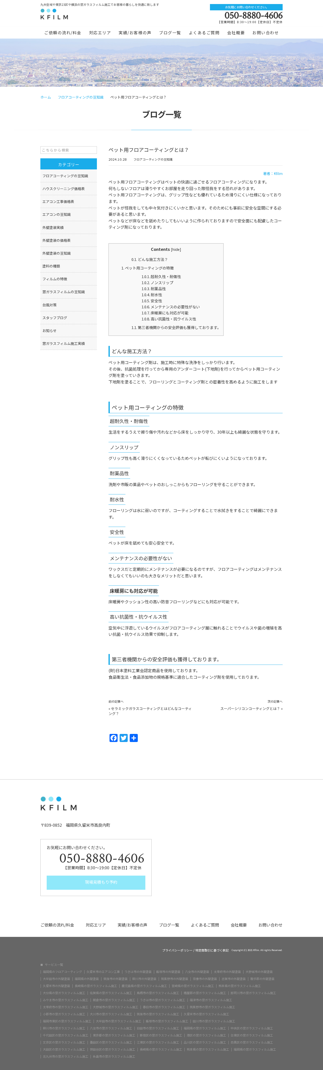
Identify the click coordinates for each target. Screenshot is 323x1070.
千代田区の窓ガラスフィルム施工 (65, 1035)
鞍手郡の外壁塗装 (262, 978)
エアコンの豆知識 (56, 214)
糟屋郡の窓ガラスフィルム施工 (205, 992)
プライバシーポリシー (177, 950)
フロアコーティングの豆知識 (153, 159)
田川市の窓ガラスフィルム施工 (214, 1021)
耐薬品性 (154, 288)
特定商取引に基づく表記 (212, 950)
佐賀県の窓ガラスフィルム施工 (111, 992)
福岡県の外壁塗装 (87, 978)
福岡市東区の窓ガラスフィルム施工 (67, 1021)
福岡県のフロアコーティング (62, 971)
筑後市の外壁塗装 (115, 978)
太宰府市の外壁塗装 (227, 971)
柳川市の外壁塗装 (144, 978)
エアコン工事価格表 (58, 201)
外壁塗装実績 (53, 227)
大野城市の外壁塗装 (259, 971)
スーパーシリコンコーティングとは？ (250, 708)
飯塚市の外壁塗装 (168, 971)
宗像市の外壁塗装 (205, 978)
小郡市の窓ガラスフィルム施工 (64, 1014)
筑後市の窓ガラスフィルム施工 (158, 1014)
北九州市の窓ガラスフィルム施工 (65, 1056)
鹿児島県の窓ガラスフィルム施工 (144, 985)
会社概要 (236, 32)
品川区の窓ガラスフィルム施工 (205, 1042)
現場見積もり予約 (100, 882)
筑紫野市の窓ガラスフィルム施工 (212, 1006)
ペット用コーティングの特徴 (147, 268)
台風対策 (49, 304)
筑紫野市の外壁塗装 (174, 978)
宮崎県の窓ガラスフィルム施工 (193, 985)
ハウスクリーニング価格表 (63, 188)
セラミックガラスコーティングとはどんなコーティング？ (150, 711)
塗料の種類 (51, 266)
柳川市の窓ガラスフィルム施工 (64, 1028)
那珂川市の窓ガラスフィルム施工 (253, 992)
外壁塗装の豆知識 (56, 253)
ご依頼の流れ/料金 (63, 32)
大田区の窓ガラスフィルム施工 (64, 1049)
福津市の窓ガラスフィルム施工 (211, 999)
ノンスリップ (157, 282)
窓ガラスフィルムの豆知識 (63, 291)
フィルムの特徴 (54, 278)
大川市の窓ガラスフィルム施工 (111, 1014)
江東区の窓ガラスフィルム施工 (158, 1042)
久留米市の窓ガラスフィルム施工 (206, 1014)
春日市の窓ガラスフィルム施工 (164, 1006)
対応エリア (100, 32)
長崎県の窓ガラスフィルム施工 (96, 985)
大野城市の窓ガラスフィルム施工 (115, 1006)
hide (176, 249)
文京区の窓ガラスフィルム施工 (64, 1042)
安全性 (152, 300)
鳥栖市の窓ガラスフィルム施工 (158, 992)
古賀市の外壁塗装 (234, 978)
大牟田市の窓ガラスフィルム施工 (118, 1021)
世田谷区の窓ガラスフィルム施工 (112, 1049)
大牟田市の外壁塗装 (56, 978)
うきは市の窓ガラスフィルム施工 (162, 999)
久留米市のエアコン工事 (103, 971)
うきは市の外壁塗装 (138, 971)
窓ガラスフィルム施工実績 (63, 343)
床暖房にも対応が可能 (165, 312)
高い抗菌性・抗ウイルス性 (169, 318)
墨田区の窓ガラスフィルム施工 (111, 1042)
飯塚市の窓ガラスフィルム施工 (167, 1021)
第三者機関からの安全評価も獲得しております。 (176, 327)
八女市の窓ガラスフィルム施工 (111, 1028)
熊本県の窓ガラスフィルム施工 (240, 985)
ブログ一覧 (170, 32)
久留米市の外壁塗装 (56, 985)
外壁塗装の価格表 (56, 240)
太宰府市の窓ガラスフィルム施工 (65, 1006)
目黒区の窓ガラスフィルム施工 (252, 1042)
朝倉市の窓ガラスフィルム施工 (114, 999)
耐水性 (152, 294)
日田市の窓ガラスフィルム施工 (158, 1028)
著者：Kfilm (273, 173)
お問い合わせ (265, 32)
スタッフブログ (54, 317)
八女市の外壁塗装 (197, 971)
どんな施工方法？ (149, 259)
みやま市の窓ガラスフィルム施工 (65, 999)
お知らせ (49, 330)
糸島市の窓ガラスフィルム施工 (114, 1056)
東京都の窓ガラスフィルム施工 (114, 1035)
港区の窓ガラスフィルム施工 (206, 1035)
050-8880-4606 (254, 15)
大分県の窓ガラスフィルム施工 (64, 992)
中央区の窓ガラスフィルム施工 (252, 1028)
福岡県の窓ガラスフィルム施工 (205, 1028)
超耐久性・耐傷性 (161, 276)
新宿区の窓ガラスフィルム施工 (161, 1035)
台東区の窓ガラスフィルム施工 (252, 1035)
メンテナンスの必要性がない (171, 306)
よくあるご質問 (204, 32)
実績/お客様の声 (135, 32)
